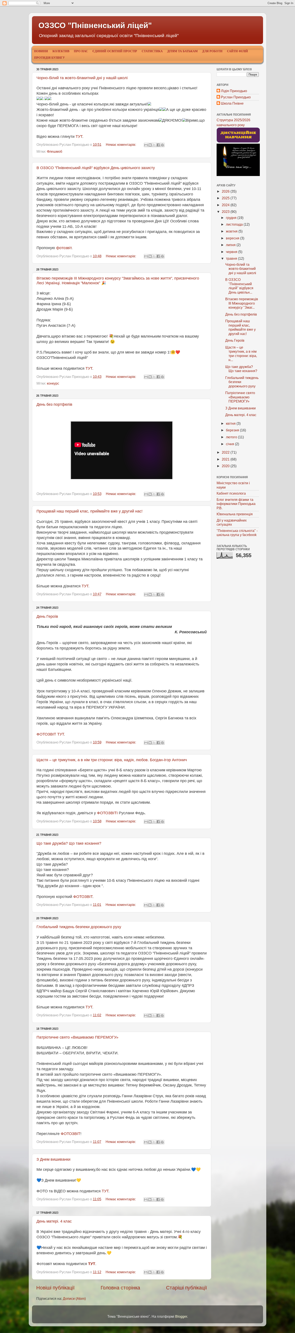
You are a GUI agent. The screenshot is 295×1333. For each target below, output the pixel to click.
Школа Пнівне (232, 103)
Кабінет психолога (231, 493)
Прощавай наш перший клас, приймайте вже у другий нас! (89, 511)
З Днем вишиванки (53, 1159)
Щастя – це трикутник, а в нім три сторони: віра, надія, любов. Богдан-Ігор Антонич (111, 760)
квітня (231, 423)
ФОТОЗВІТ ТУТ (50, 734)
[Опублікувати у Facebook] (158, 145)
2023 (226, 212)
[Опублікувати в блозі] (150, 145)
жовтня (232, 231)
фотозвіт (63, 248)
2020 (226, 466)
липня (231, 245)
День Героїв (47, 616)
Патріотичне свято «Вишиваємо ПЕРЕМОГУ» (77, 1037)
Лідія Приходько (234, 91)
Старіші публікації (186, 1288)
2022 (226, 452)
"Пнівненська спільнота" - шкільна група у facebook (237, 533)
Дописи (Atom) (74, 1298)
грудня (231, 218)
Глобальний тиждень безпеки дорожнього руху (78, 927)
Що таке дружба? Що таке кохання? (68, 843)
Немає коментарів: (121, 144)
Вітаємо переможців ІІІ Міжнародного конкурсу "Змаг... (241, 303)
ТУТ (79, 136)
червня (232, 252)
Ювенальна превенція (235, 514)
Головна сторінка (120, 1288)
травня (232, 258)
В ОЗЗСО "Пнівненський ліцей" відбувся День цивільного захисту (95, 168)
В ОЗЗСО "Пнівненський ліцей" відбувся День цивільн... (239, 286)
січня (230, 444)
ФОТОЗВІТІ (107, 813)
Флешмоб (54, 151)
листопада (235, 224)
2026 (226, 191)
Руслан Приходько (236, 97)
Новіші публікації (55, 1288)
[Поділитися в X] (154, 145)
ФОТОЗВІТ (82, 896)
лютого (232, 437)
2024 (226, 205)
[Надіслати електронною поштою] (146, 145)
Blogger (181, 1316)
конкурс (53, 383)
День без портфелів (54, 404)
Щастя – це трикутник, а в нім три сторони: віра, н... (241, 353)
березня (233, 430)
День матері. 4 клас (54, 1221)
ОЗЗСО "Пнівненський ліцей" (95, 25)
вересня (233, 238)
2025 (226, 198)
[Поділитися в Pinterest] (162, 145)
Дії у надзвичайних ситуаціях (232, 522)
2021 (226, 459)
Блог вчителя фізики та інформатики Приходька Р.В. (236, 504)
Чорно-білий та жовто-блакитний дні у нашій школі (82, 78)
